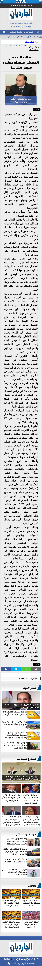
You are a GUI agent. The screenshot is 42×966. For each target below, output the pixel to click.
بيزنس (32, 886)
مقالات (29, 42)
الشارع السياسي (26, 759)
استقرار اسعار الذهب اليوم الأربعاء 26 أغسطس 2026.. (11, 924)
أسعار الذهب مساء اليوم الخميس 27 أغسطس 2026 (11, 903)
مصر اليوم (29, 688)
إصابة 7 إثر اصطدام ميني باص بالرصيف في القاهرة (16, 861)
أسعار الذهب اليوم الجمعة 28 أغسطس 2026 (31, 903)
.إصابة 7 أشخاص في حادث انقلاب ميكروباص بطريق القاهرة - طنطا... (15, 852)
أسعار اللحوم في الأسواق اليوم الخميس (31, 924)
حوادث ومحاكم (26, 834)
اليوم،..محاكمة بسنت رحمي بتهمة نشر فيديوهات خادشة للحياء (14, 872)
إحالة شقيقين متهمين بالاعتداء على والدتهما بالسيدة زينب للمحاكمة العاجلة (17, 841)
